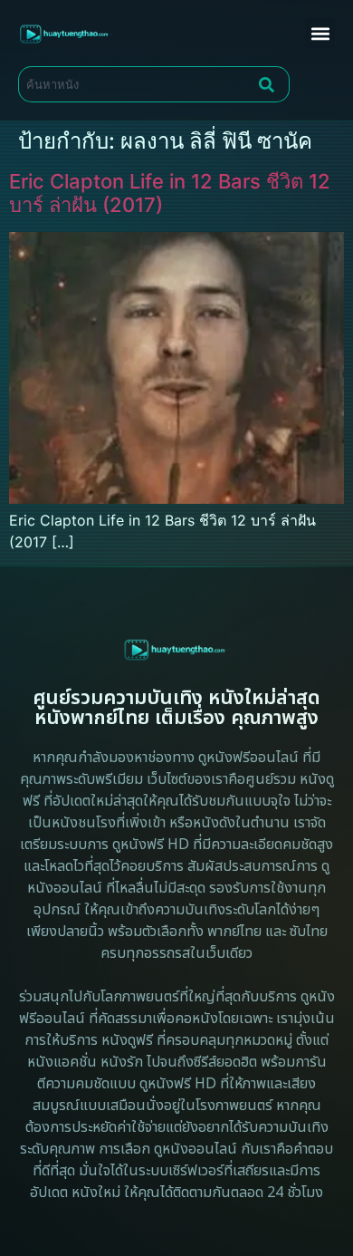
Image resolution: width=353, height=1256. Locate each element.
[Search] (271, 84)
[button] (320, 33)
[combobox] (135, 84)
